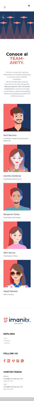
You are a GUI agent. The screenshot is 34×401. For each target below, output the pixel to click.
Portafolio (7, 341)
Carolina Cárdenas (12, 176)
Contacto (7, 343)
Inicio (5, 338)
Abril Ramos (9, 253)
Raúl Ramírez (10, 135)
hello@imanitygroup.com (13, 379)
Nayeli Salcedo (10, 291)
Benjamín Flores (11, 214)
